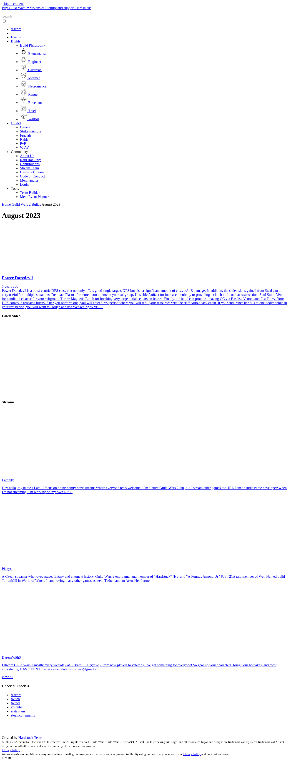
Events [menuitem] (16, 37)
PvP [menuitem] (23, 143)
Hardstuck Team (30, 738)
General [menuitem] (25, 127)
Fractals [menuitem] (25, 135)
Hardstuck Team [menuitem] (32, 172)
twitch (15, 699)
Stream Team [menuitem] (29, 168)
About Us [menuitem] (27, 156)
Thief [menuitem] (31, 111)
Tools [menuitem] (15, 188)
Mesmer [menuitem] (33, 78)
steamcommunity (23, 715)
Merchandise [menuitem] (29, 180)
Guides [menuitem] (16, 123)
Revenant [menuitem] (34, 103)
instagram (18, 711)
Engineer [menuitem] (34, 62)
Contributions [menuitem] (30, 164)
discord (16, 695)
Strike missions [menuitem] (31, 131)
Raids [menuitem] (24, 139)
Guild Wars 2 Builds (26, 204)
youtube (17, 707)
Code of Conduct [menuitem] (32, 176)
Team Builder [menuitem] (30, 193)
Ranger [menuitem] (33, 94)
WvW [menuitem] (24, 148)
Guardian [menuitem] (34, 70)
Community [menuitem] (19, 152)
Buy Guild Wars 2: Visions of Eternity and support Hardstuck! (46, 8)
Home (6, 204)
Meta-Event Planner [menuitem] (34, 197)
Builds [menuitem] (15, 41)
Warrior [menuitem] (33, 119)
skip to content (13, 4)
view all (7, 677)
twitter (15, 703)
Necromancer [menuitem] (37, 86)
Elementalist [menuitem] (36, 53)
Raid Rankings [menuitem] (30, 160)
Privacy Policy (11, 750)
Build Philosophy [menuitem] (32, 45)
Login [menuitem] (24, 184)
